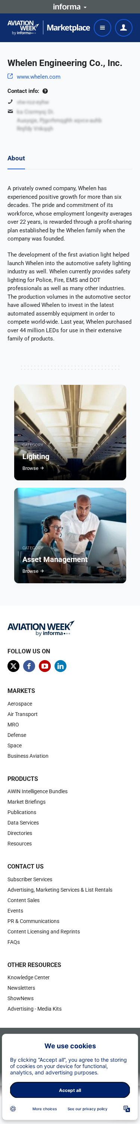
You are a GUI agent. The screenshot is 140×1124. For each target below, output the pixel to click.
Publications (21, 812)
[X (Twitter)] (13, 666)
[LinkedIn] (60, 666)
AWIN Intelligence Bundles (37, 791)
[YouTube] (45, 666)
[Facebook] (29, 666)
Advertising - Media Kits (34, 1009)
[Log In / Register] (124, 28)
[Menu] (102, 28)
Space (14, 745)
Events (15, 911)
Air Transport (22, 714)
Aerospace (19, 704)
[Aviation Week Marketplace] (48, 28)
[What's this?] (45, 91)
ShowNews (20, 998)
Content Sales (23, 900)
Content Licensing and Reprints (43, 932)
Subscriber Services (29, 879)
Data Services (23, 823)
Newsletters (21, 988)
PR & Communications (33, 921)
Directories (19, 833)
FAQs (13, 942)
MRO (13, 725)
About (16, 158)
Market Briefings (26, 802)
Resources (19, 844)
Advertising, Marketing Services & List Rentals (59, 890)
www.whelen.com (38, 76)
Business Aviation (28, 756)
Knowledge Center (28, 977)
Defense (16, 735)
